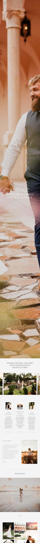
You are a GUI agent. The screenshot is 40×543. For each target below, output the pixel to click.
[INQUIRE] (4, 461)
